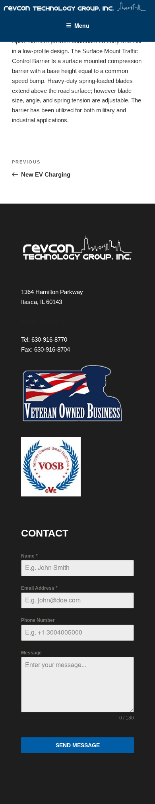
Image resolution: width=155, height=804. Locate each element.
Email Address (39, 588)
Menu (81, 25)
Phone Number (38, 620)
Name (29, 556)
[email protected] (42, 320)
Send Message (78, 745)
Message (31, 653)
